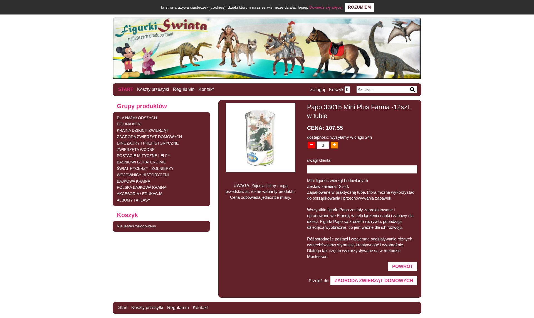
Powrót (402, 266)
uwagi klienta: (319, 160)
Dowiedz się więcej (325, 7)
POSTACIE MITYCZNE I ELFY (143, 155)
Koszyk (338, 89)
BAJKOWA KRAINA (133, 181)
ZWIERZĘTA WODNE (136, 149)
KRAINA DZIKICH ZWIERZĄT (143, 130)
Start (125, 89)
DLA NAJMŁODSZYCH (137, 118)
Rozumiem (359, 7)
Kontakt (206, 89)
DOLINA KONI (129, 124)
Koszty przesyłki (153, 89)
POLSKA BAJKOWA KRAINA (141, 187)
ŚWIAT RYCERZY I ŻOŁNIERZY (145, 168)
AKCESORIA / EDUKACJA (139, 194)
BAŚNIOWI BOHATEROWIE (141, 162)
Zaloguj (317, 89)
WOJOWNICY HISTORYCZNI (143, 175)
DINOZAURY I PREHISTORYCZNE (148, 143)
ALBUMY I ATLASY (133, 200)
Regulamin (184, 89)
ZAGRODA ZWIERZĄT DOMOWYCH (149, 137)
